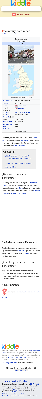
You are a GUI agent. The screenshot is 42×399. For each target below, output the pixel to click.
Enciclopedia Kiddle (14, 381)
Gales (21, 188)
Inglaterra (21, 108)
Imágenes (20, 15)
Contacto (21, 396)
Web (14, 15)
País (5, 106)
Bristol (26, 253)
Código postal (8, 124)
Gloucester (21, 250)
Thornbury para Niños (9, 362)
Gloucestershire (19, 145)
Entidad (5, 103)
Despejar (34, 8)
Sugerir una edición (21, 370)
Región (6, 112)
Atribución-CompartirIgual (17, 357)
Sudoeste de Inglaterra (22, 112)
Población (6, 117)
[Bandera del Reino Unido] (16, 106)
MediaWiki (13, 392)
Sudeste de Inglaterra (18, 193)
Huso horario (7, 122)
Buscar (38, 8)
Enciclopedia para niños (9, 34)
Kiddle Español (6, 394)
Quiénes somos (26, 394)
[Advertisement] (21, 22)
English (27, 15)
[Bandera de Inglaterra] (16, 108)
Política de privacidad (8, 396)
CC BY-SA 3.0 (34, 384)
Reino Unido (22, 106)
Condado (7, 114)
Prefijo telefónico (6, 128)
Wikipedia (16, 390)
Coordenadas (7, 101)
